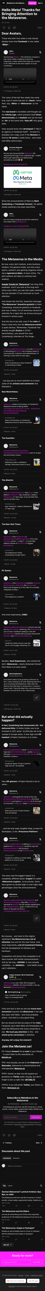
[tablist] (11, 1158)
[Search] (41, 1185)
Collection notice (37, 1275)
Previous (8, 1143)
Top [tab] (4, 1186)
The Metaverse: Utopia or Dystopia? (18, 1228)
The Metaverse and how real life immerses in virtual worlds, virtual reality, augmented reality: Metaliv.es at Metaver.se (22, 1198)
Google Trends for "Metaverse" (16, 284)
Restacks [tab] (16, 1158)
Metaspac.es (13, 1088)
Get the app (33, 1281)
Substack (11, 1286)
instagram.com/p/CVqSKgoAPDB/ (16, 226)
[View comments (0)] (9, 27)
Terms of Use (33, 1122)
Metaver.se (8, 349)
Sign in (40, 3)
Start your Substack (16, 1281)
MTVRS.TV (30, 1080)
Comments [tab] (7, 1158)
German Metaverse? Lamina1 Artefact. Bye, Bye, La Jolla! (21, 1193)
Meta (5, 44)
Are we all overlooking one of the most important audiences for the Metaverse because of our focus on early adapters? (22, 1215)
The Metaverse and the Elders (15, 1211)
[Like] (4, 27)
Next (38, 1143)
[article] (22, 1198)
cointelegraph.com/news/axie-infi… (17, 911)
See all (6, 1245)
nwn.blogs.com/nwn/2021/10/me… (17, 408)
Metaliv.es (6, 1057)
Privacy (20, 1275)
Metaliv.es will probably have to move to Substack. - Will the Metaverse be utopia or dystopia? (21, 1232)
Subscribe (32, 3)
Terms (27, 1275)
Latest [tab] (10, 1186)
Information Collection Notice (24, 1124)
